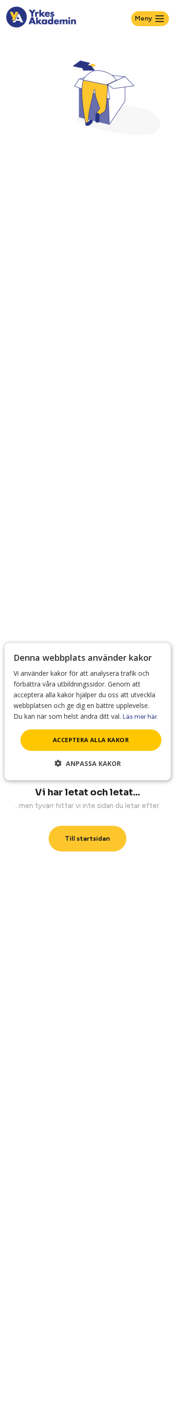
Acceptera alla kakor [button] (91, 740)
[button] (88, 763)
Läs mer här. (141, 717)
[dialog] (87, 711)
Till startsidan (87, 839)
